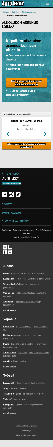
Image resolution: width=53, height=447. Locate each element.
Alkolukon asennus (29, 12)
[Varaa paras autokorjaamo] (10, 178)
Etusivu (6, 12)
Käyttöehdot (7, 230)
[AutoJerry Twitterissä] (19, 195)
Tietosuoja (17, 230)
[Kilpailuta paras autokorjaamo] (12, 3)
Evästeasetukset (28, 230)
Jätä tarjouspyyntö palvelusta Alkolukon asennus (26, 83)
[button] (7, 135)
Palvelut (15, 12)
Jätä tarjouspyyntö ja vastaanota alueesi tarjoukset (26, 146)
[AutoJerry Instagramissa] (12, 195)
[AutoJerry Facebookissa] (5, 195)
